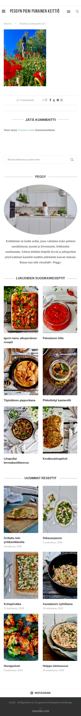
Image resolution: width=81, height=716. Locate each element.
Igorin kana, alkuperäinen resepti (20, 340)
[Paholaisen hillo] (60, 309)
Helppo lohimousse (55, 665)
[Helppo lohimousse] (60, 637)
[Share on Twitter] (54, 100)
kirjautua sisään (26, 130)
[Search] (77, 11)
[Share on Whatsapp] (61, 100)
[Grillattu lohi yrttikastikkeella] (21, 509)
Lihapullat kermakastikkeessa (16, 460)
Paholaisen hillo (53, 338)
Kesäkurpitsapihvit (55, 458)
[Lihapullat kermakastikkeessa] (21, 429)
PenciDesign (66, 702)
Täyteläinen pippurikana (19, 400)
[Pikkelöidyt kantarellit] (60, 371)
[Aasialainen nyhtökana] (60, 575)
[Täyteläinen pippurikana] (21, 371)
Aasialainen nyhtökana (58, 604)
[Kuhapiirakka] (21, 575)
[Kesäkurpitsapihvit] (60, 429)
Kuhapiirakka (12, 604)
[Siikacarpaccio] (60, 509)
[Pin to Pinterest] (58, 100)
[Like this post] (46, 100)
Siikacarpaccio (52, 538)
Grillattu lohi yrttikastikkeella (14, 540)
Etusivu (8, 23)
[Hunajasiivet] (21, 637)
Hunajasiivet (12, 665)
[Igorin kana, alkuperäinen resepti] (21, 309)
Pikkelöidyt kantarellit (57, 400)
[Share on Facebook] (50, 100)
